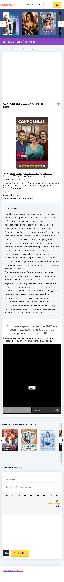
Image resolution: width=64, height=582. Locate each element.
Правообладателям (13, 570)
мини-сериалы (31, 173)
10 (44, 165)
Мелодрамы (16, 49)
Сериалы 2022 (10, 176)
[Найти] (40, 5)
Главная (5, 49)
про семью (39, 176)
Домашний (46, 173)
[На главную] (8, 4)
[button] (6, 495)
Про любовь (26, 176)
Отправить (20, 553)
